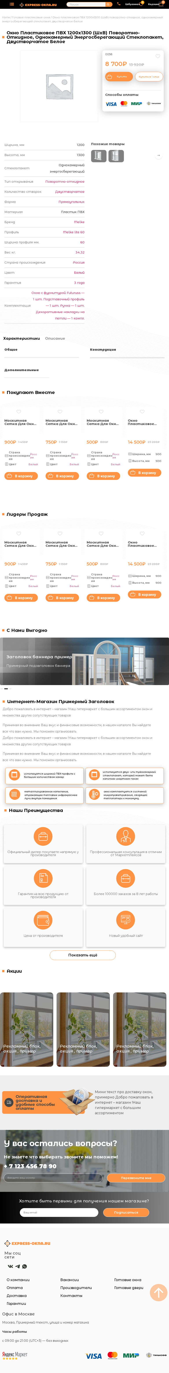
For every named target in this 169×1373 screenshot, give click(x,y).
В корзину (24, 476)
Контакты (71, 1296)
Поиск (107, 4)
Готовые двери (128, 1288)
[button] (11, 4)
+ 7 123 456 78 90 (30, 1166)
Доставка (17, 1296)
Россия (78, 262)
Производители (76, 1288)
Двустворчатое (69, 192)
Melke (79, 222)
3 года (79, 283)
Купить (122, 76)
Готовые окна (127, 1280)
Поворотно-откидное (64, 182)
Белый (79, 273)
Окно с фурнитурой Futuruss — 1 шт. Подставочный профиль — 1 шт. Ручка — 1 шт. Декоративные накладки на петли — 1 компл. (57, 305)
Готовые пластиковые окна (31, 17)
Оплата (15, 1288)
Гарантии (16, 1304)
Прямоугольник (71, 202)
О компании (18, 1280)
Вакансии (69, 1280)
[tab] (21, 338)
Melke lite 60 (73, 232)
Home (6, 17)
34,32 (79, 252)
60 (82, 242)
